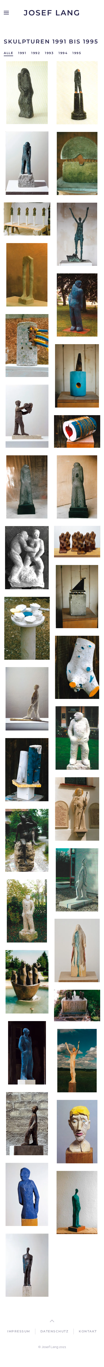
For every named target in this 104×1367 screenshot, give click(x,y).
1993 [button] (49, 53)
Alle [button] (8, 53)
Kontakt (88, 1331)
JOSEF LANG (52, 12)
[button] (6, 12)
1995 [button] (76, 53)
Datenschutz (54, 1331)
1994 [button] (63, 53)
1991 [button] (22, 53)
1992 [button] (35, 53)
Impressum (18, 1331)
